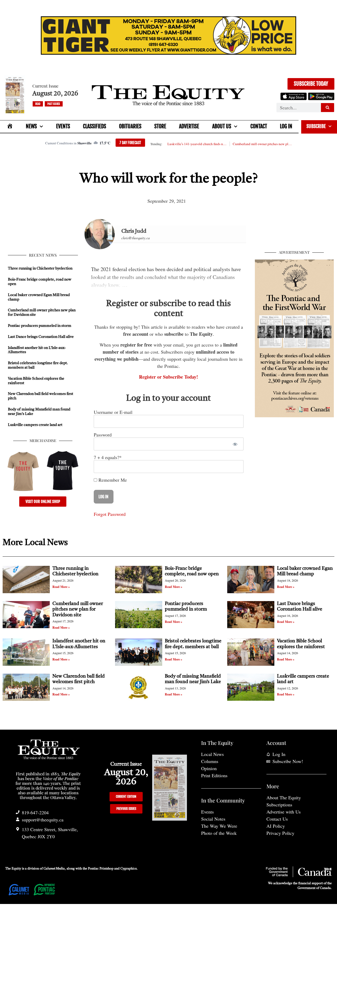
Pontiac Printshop (100, 868)
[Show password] (235, 444)
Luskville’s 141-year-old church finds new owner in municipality (196, 143)
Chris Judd (133, 231)
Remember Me (112, 479)
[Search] (327, 107)
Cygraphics (128, 868)
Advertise (189, 126)
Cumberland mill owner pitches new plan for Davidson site (262, 143)
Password (103, 434)
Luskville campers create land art (35, 425)
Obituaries (130, 126)
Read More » (61, 587)
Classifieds (94, 126)
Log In (286, 126)
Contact (258, 126)
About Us (221, 126)
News (31, 126)
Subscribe (316, 126)
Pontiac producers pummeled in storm (39, 326)
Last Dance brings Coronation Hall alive (41, 337)
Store (160, 126)
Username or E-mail (113, 412)
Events (63, 126)
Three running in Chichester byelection (40, 268)
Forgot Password (110, 514)
